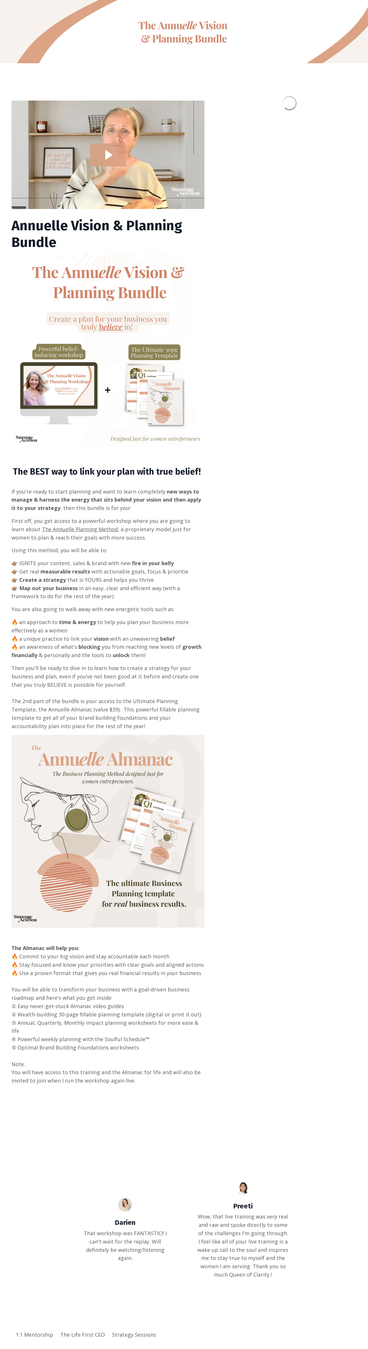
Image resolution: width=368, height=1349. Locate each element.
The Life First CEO (83, 1334)
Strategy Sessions (134, 1334)
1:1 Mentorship (34, 1334)
